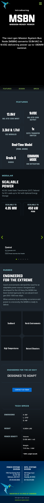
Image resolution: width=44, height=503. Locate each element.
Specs (36, 89)
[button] (16, 259)
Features (7, 89)
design (22, 89)
